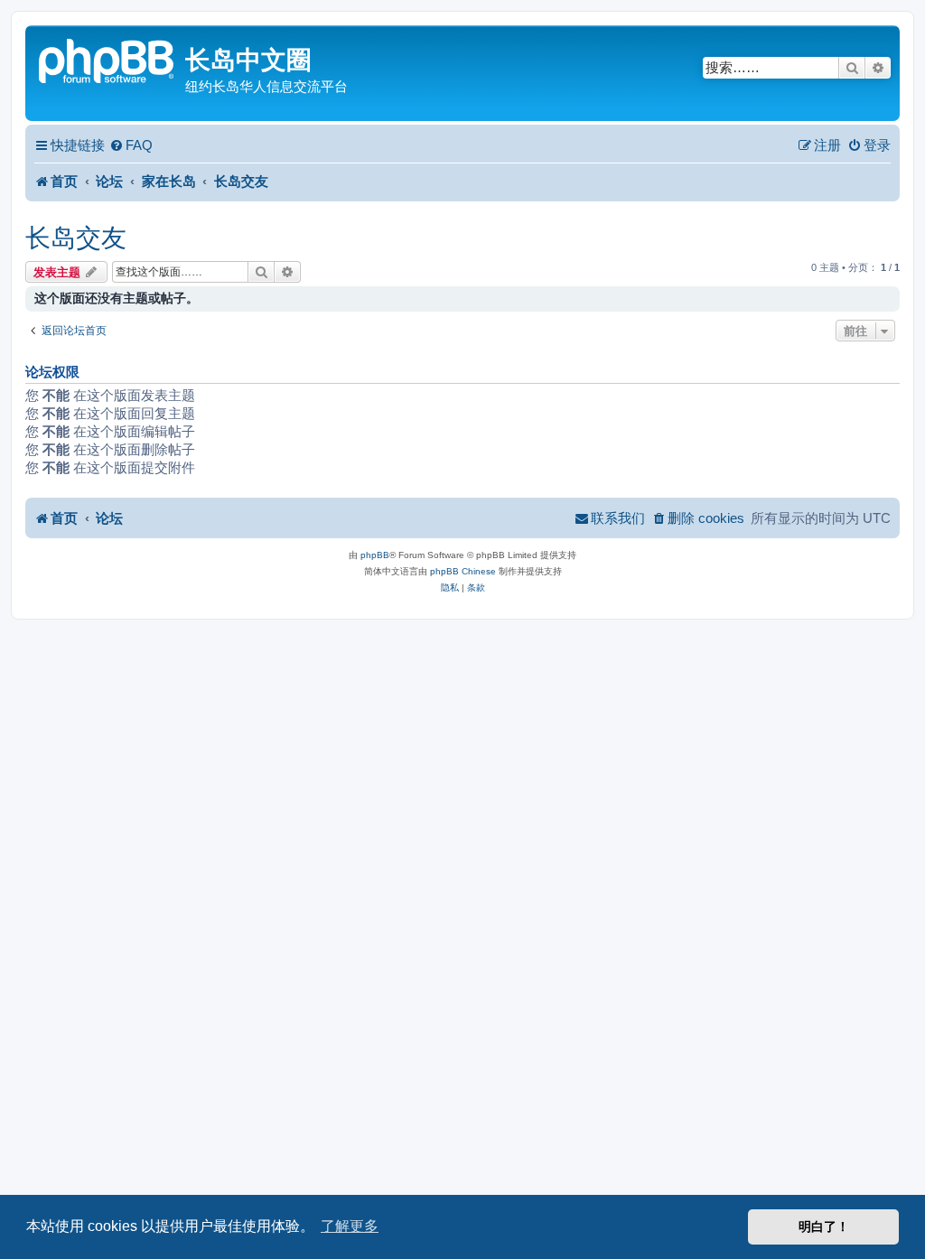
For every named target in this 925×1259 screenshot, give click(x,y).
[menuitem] (131, 145)
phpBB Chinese (463, 571)
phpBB (374, 555)
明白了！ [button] (824, 1226)
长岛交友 (75, 238)
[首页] (107, 59)
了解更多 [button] (349, 1226)
